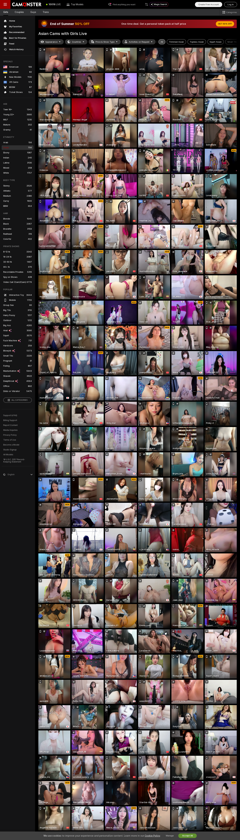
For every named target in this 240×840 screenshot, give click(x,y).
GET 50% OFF (225, 24)
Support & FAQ (10, 415)
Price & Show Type (105, 42)
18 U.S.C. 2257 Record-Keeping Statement (14, 460)
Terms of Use (9, 440)
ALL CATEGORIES (19, 400)
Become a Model (11, 445)
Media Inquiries (10, 430)
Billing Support (10, 420)
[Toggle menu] (5, 4)
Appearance (51, 42)
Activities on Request (139, 42)
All (162, 42)
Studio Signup (10, 450)
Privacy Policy (10, 435)
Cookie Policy (152, 835)
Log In (231, 4)
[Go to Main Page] (26, 4)
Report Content (10, 425)
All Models (8, 454)
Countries (76, 42)
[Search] (146, 4)
